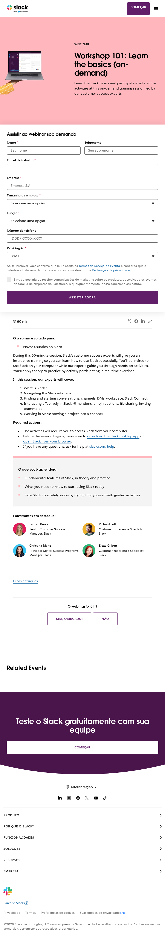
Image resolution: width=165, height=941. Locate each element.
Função (13, 213)
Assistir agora (82, 297)
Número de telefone (22, 231)
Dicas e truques (25, 581)
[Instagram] (69, 799)
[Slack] (17, 9)
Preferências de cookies (58, 913)
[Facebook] (136, 321)
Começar (139, 7)
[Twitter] (129, 321)
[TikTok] (105, 799)
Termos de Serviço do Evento (99, 266)
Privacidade (11, 913)
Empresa (14, 178)
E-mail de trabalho (21, 160)
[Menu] (155, 8)
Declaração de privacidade (111, 270)
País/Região (16, 248)
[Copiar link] (150, 321)
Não (105, 619)
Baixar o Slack (13, 903)
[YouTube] (96, 799)
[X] (87, 799)
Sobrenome (94, 142)
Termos (30, 913)
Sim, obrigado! (69, 619)
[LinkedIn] (143, 321)
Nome (12, 142)
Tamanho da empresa (24, 195)
